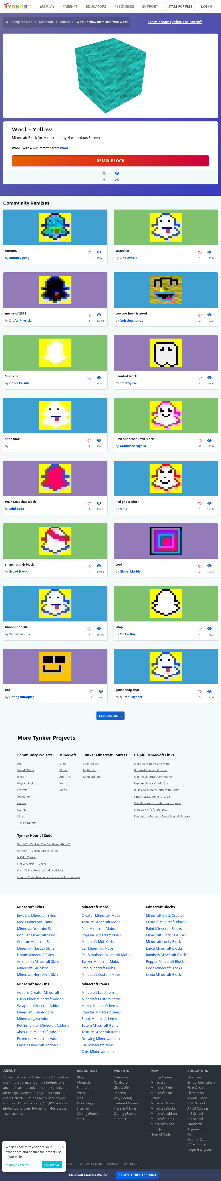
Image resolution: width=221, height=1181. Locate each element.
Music (21, 816)
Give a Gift (121, 1087)
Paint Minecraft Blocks (164, 928)
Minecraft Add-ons (164, 1113)
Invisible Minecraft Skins (36, 915)
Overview (121, 1077)
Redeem (120, 1093)
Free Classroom (198, 1087)
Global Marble (130, 571)
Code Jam (158, 1129)
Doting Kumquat (21, 697)
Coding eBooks (88, 1113)
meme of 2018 (15, 313)
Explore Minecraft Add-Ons (151, 783)
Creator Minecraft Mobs (101, 915)
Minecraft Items (162, 1118)
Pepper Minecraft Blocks (165, 961)
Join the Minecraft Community (153, 777)
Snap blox (12, 439)
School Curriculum (201, 1082)
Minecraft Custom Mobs (101, 974)
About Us (84, 1082)
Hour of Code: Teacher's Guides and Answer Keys (48, 877)
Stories (21, 810)
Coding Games (161, 1077)
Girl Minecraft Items (98, 1045)
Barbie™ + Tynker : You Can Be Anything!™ (44, 844)
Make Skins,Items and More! (152, 764)
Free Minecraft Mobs (98, 968)
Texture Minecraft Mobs (101, 922)
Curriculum (122, 1082)
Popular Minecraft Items (101, 1012)
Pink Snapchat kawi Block (134, 439)
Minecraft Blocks (163, 1108)
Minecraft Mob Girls (98, 941)
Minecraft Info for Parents (150, 810)
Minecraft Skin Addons (35, 1012)
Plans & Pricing (125, 1108)
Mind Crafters (92, 777)
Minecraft (46, 22)
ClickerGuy (128, 634)
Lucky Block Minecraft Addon (40, 999)
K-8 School (195, 1118)
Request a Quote (199, 1150)
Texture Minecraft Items (101, 1031)
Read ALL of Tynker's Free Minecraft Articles (162, 816)
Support (83, 1087)
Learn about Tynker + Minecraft (175, 21)
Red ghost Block (127, 502)
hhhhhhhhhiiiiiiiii (17, 627)
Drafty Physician (21, 320)
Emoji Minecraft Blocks (164, 948)
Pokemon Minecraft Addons (39, 1038)
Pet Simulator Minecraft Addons (43, 1025)
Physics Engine (26, 783)
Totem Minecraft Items (100, 1025)
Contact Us (130, 1163)
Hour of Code (160, 1134)
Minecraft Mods (162, 1124)
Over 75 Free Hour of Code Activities (40, 870)
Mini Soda (16, 509)
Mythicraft (89, 770)
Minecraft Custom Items (101, 999)
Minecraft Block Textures (166, 935)
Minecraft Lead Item (98, 992)
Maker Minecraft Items (100, 1005)
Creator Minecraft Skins (36, 941)
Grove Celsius (19, 383)
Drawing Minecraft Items (102, 1038)
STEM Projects (197, 1144)
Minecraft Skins (162, 1087)
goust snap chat (127, 690)
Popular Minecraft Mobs (101, 935)
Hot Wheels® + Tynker (31, 864)
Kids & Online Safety (90, 1163)
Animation (24, 797)
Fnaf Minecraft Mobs (98, 928)
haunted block (126, 376)
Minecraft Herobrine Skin (37, 974)
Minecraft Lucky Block (163, 941)
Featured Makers (126, 1103)
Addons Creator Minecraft (38, 992)
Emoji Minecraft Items (99, 1018)
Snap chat (12, 376)
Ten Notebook (19, 634)
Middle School (197, 1098)
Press (81, 1093)
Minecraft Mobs (162, 1103)
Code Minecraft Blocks (164, 968)
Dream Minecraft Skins (35, 954)
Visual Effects (25, 770)
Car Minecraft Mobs (98, 948)
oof (7, 690)
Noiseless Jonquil (132, 320)
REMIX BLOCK (110, 160)
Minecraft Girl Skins (33, 968)
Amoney (11, 250)
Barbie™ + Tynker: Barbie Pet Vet (38, 851)
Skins (62, 764)
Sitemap (83, 1108)
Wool (64, 148)
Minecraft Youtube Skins (36, 928)
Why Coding (123, 1098)
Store (81, 1118)
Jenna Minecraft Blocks (164, 974)
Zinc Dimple (128, 258)
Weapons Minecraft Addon (38, 1005)
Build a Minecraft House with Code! (156, 790)
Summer (120, 1118)
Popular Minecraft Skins (36, 935)
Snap (119, 627)
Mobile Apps (86, 1103)
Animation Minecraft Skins (38, 961)
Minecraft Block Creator (165, 915)
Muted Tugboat (131, 697)
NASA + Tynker (26, 857)
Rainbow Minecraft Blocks (167, 954)
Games (21, 803)
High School (196, 1103)
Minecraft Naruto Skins (35, 948)
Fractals (22, 790)
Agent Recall (91, 764)
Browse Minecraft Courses (150, 770)
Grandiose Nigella (133, 446)
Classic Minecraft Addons (37, 1045)
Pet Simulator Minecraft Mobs (106, 954)
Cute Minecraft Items (98, 1051)
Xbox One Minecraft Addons (39, 1031)
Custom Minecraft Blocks (166, 922)
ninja (123, 509)
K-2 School (195, 1113)
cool (118, 564)
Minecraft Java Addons (35, 1018)
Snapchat (122, 250)
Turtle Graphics (26, 823)
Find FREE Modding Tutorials (152, 797)
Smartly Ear (128, 383)
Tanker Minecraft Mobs (100, 961)
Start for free (180, 6)
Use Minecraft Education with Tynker (157, 803)
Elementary (195, 1093)
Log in (206, 6)
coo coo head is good (131, 313)
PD (189, 1134)
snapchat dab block (19, 564)
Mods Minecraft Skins (34, 922)
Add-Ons (65, 777)
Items (63, 783)
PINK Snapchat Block (20, 502)
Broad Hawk (18, 571)
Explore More (110, 716)
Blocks (65, 22)
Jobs (80, 1098)
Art (19, 764)
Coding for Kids (20, 22)
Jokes (20, 777)
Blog (80, 1077)
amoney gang (19, 258)
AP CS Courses (198, 1108)
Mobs (63, 790)
